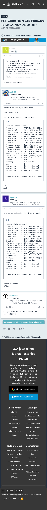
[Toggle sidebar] (43, 4)
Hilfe (14, 498)
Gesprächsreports (14, 465)
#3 (42, 209)
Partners (15, 420)
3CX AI (14, 473)
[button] (3, 4)
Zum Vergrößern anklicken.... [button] (24, 78)
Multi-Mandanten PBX (32, 424)
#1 (42, 56)
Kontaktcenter (32, 420)
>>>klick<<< (17, 82)
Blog (32, 454)
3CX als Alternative (32, 472)
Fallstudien (14, 427)
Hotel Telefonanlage (32, 427)
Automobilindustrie (32, 439)
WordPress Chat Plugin (15, 469)
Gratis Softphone (15, 462)
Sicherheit (32, 476)
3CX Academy (32, 458)
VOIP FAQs (32, 462)
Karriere (14, 416)
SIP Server (14, 458)
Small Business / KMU (32, 416)
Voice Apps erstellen (14, 454)
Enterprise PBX (32, 412)
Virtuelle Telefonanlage (14, 450)
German (19, 490)
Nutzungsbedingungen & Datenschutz (25, 494)
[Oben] (18, 499)
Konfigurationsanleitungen (32, 466)
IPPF (11, 490)
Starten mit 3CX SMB (32, 450)
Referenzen (32, 480)
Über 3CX (14, 412)
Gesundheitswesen (32, 435)
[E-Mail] (19, 329)
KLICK (19, 112)
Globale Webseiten (14, 431)
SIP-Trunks (14, 477)
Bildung (32, 431)
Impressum (6, 498)
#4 (42, 307)
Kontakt (14, 435)
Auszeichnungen (14, 424)
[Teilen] (39, 56)
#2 (42, 103)
